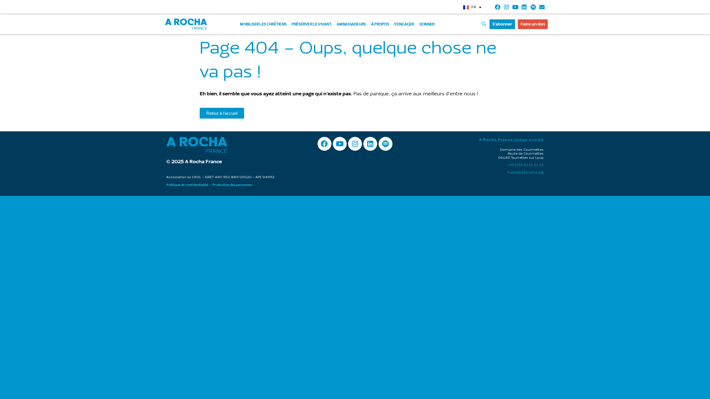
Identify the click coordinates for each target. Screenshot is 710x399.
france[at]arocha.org (526, 172)
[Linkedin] (524, 7)
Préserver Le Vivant (311, 24)
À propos (380, 24)
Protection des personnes (232, 185)
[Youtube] (515, 7)
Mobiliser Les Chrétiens (263, 24)
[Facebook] (497, 7)
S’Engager (404, 24)
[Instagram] (506, 7)
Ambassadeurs (351, 24)
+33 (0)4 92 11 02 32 (525, 165)
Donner (427, 24)
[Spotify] (533, 7)
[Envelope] (541, 7)
